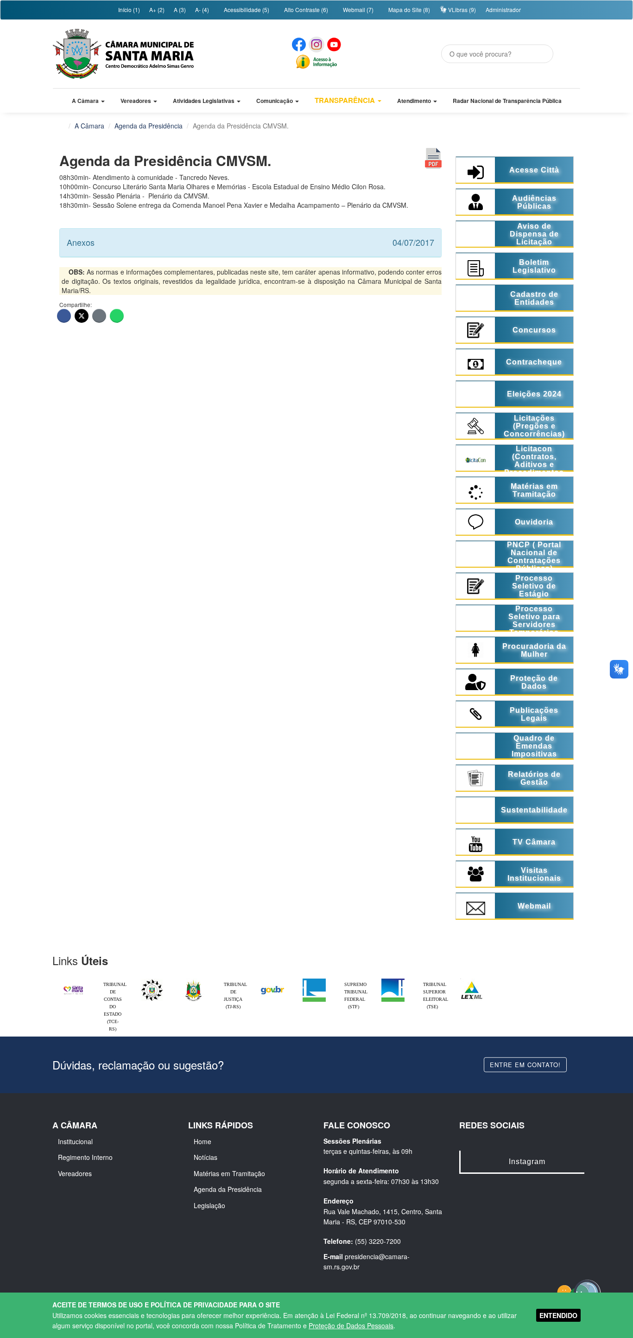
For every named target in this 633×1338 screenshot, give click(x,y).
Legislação (209, 1205)
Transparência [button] (346, 100)
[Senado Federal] (393, 981)
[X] (82, 316)
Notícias (205, 1157)
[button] (88, 100)
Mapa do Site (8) (408, 9)
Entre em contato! (525, 1064)
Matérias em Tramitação (229, 1173)
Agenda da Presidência (148, 125)
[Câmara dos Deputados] (314, 981)
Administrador (503, 9)
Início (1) (128, 9)
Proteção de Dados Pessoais (351, 1325)
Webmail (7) (357, 9)
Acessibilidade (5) (245, 9)
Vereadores (75, 1173)
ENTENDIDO (558, 1315)
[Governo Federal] (272, 981)
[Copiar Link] (99, 316)
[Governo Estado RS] (193, 981)
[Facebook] (64, 316)
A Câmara (89, 125)
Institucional (75, 1141)
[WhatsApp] (117, 316)
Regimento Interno (85, 1157)
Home (202, 1141)
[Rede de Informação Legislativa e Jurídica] (471, 981)
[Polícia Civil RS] (152, 981)
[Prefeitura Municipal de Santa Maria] (73, 986)
